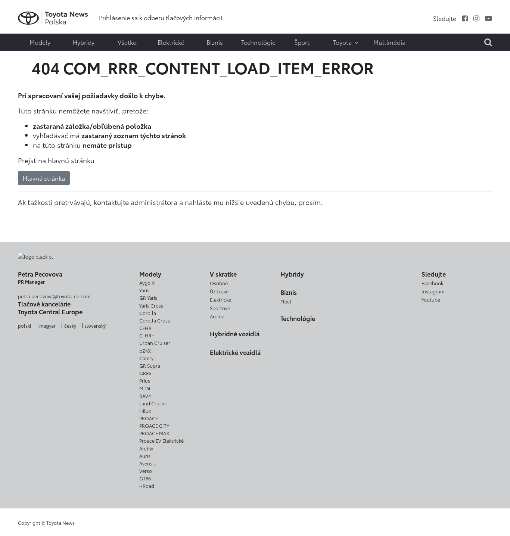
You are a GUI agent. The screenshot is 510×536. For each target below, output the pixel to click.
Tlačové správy (21, 12)
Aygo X (147, 282)
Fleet (286, 301)
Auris (144, 455)
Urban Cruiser (154, 342)
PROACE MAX (154, 433)
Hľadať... (22, 58)
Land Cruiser (153, 403)
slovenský (95, 325)
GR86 (145, 373)
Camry (146, 358)
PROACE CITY (154, 425)
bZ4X (145, 350)
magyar (47, 325)
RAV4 (145, 395)
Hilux (145, 410)
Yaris (144, 290)
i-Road (146, 485)
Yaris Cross (151, 305)
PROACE (148, 418)
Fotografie (21, 28)
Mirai (144, 387)
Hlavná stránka (44, 178)
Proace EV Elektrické (161, 440)
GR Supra (149, 365)
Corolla (147, 312)
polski (24, 325)
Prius (144, 380)
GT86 (145, 478)
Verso (145, 470)
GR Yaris (148, 297)
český (70, 325)
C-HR (145, 327)
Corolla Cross (154, 320)
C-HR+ (146, 335)
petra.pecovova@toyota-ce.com (54, 296)
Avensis (147, 463)
